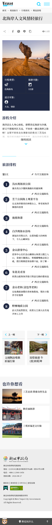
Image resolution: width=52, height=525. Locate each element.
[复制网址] (30, 31)
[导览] (47, 4)
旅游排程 (9, 164)
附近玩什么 (27, 521)
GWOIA (22, 483)
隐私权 (6, 483)
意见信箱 (31, 483)
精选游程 (37, 10)
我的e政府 (5, 488)
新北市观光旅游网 (9, 4)
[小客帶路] (4, 521)
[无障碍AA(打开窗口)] (16, 488)
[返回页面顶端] (47, 521)
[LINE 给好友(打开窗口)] (24, 31)
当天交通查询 (41, 174)
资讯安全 (14, 483)
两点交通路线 (41, 193)
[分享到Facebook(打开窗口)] (13, 31)
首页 (4, 10)
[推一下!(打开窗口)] (19, 31)
